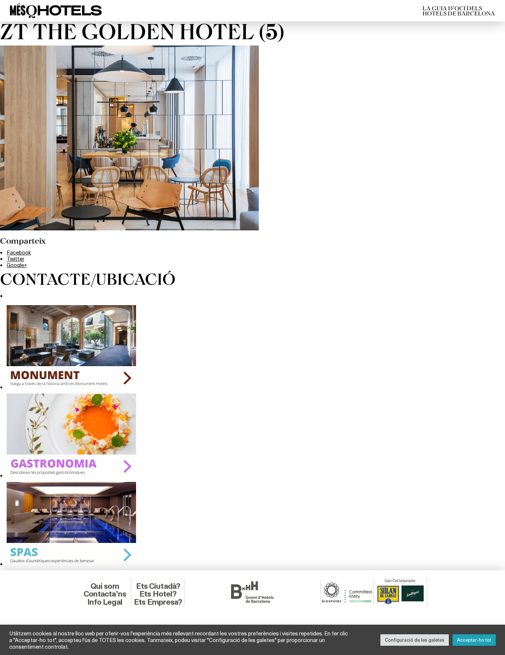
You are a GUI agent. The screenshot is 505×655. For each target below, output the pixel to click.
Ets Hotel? (157, 594)
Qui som (105, 586)
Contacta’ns (105, 594)
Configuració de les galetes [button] (414, 640)
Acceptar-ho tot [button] (474, 640)
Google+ (17, 265)
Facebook (19, 252)
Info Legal (104, 602)
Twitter (15, 258)
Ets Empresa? (158, 602)
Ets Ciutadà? (158, 586)
